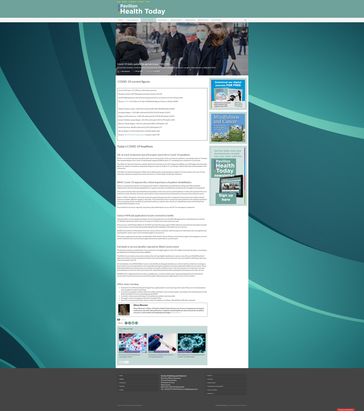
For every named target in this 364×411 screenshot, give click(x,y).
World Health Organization (135, 135)
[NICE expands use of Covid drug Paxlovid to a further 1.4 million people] (192, 343)
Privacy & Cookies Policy (345, 410)
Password (141, 1)
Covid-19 (122, 351)
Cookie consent (211, 382)
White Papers (204, 20)
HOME (120, 20)
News (137, 351)
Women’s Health (176, 20)
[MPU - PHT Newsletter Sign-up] (228, 175)
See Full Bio (175, 312)
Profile (148, 1)
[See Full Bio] (181, 312)
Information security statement (215, 386)
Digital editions (190, 20)
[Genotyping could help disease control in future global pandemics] (162, 343)
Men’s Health (162, 20)
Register (124, 1)
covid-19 (123, 319)
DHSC (127, 101)
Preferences (132, 1)
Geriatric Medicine (148, 20)
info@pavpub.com (191, 389)
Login (118, 1)
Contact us (210, 379)
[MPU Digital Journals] (228, 93)
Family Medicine (132, 20)
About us (210, 375)
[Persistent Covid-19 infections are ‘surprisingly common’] (133, 343)
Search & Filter (216, 20)
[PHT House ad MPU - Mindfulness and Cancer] (228, 127)
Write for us (211, 393)
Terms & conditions (212, 390)
